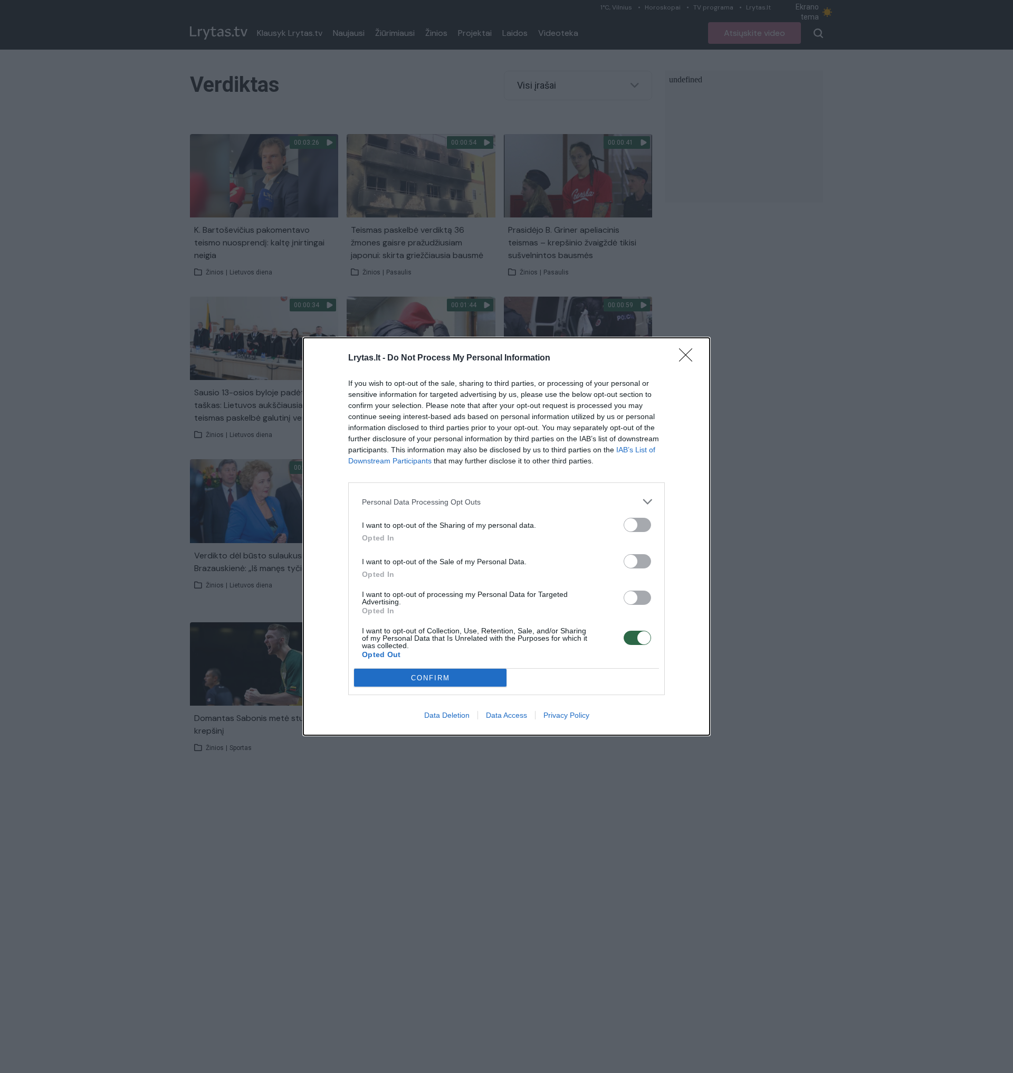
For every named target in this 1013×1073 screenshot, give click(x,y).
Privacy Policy (566, 715)
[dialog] (506, 536)
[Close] (689, 358)
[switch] (637, 525)
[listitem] (506, 501)
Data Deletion (447, 715)
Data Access (506, 715)
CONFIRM (430, 678)
